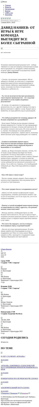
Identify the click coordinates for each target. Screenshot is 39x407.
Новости (8, 7)
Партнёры (8, 15)
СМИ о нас (9, 13)
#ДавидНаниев (6, 249)
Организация (9, 9)
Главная (8, 5)
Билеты (7, 11)
